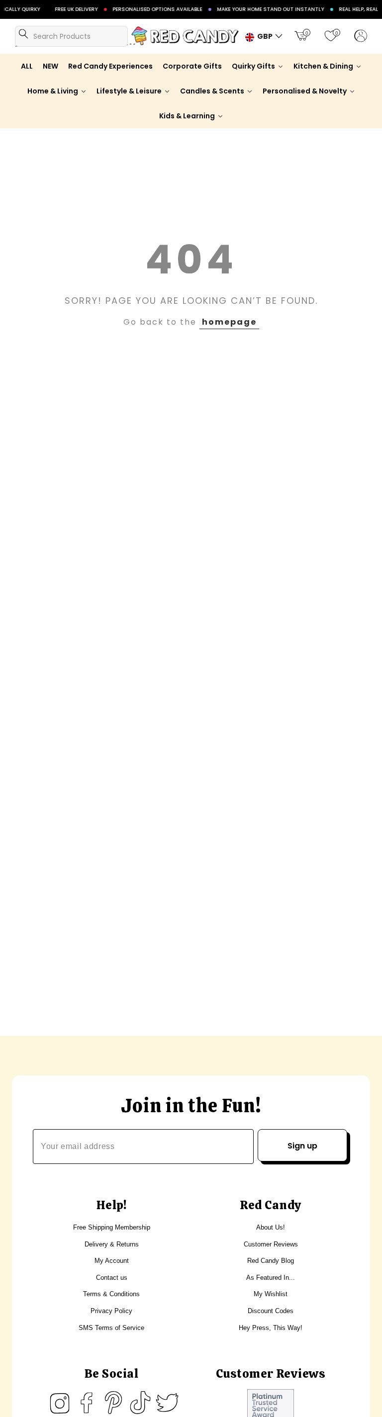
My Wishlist (270, 1294)
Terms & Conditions (111, 1294)
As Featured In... (270, 1277)
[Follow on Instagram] (59, 1402)
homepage (229, 322)
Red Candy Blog (270, 1260)
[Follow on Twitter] (167, 1402)
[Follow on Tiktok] (140, 1402)
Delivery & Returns (112, 1244)
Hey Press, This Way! (270, 1327)
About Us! (270, 1227)
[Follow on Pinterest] (113, 1402)
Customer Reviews (271, 1244)
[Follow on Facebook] (86, 1402)
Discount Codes (270, 1311)
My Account (112, 1260)
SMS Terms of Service (111, 1327)
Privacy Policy (111, 1311)
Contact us (111, 1277)
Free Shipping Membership (111, 1227)
